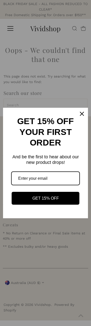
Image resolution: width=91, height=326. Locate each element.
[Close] (82, 114)
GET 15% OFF (45, 198)
